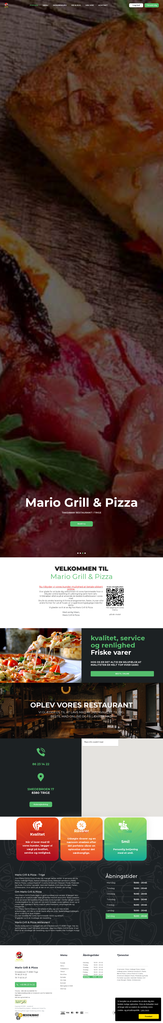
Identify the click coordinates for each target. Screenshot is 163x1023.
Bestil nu (82, 524)
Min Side (90, 5)
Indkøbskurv (60, 5)
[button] (128, 1016)
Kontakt (103, 5)
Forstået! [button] (148, 1016)
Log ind (136, 5)
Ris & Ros (76, 5)
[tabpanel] (81, 511)
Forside (34, 5)
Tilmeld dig (151, 5)
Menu (45, 5)
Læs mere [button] (145, 1010)
